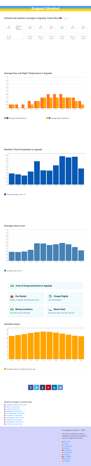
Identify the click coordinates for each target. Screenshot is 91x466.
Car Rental (20, 296)
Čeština (66, 454)
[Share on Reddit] (60, 387)
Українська (68, 446)
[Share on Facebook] (30, 387)
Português (67, 450)
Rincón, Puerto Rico (13, 407)
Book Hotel (59, 309)
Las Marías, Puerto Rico (14, 415)
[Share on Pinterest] (48, 387)
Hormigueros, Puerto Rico (15, 417)
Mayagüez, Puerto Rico (14, 411)
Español (67, 448)
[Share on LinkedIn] (54, 387)
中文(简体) (67, 456)
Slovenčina (68, 452)
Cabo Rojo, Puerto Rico (14, 424)
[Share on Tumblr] (42, 387)
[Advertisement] (45, 58)
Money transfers (24, 309)
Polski (66, 444)
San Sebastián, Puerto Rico (15, 413)
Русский (67, 442)
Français (67, 461)
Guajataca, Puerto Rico (14, 420)
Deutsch (67, 459)
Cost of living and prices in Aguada (34, 285)
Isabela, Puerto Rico (13, 409)
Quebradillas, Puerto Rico (15, 422)
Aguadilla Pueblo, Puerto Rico (16, 405)
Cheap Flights (61, 296)
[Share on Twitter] (36, 387)
